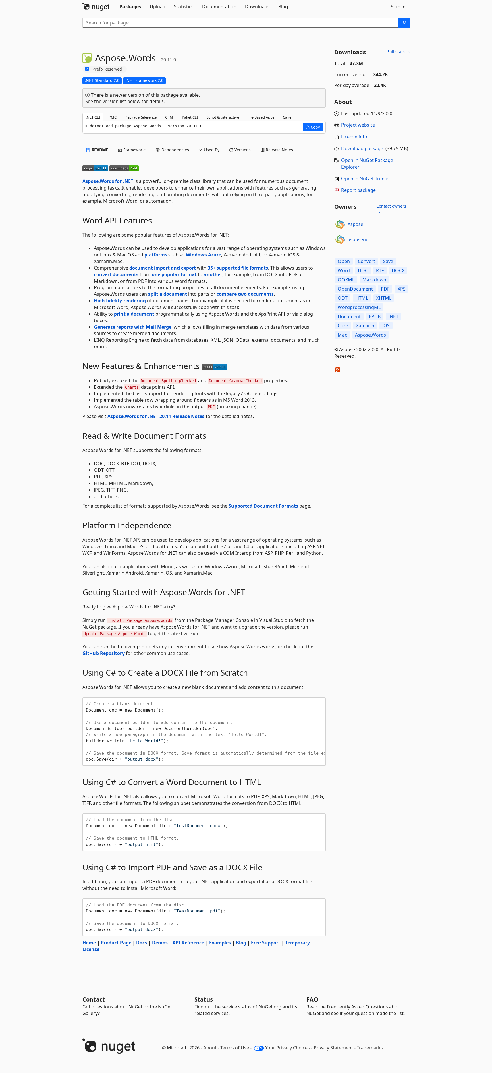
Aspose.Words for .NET (107, 181)
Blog (241, 942)
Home (89, 942)
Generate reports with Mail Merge (132, 327)
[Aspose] (340, 224)
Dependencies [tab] (174, 149)
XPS (402, 289)
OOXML (346, 280)
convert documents (116, 274)
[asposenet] (340, 240)
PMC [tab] (113, 117)
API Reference (188, 942)
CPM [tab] (169, 117)
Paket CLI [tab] (190, 117)
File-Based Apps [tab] (261, 117)
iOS (386, 325)
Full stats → (398, 51)
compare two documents (245, 294)
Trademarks (370, 1048)
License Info (354, 137)
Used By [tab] (211, 149)
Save (388, 261)
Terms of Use (234, 1048)
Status (203, 999)
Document (349, 316)
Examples (220, 942)
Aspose (355, 224)
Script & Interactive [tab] (223, 117)
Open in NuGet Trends (365, 178)
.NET (393, 316)
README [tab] (99, 149)
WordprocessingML (359, 307)
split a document (167, 294)
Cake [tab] (287, 117)
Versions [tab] (242, 149)
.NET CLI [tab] (93, 117)
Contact (93, 999)
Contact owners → (391, 208)
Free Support (265, 942)
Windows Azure (203, 255)
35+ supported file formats (238, 268)
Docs (141, 942)
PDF (385, 289)
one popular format (174, 274)
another (213, 274)
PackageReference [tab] (141, 117)
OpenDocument (355, 289)
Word (344, 270)
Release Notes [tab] (279, 149)
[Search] (404, 23)
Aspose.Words (370, 335)
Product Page (116, 942)
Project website (358, 125)
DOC (363, 270)
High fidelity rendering (120, 300)
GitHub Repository (103, 653)
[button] (313, 127)
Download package (362, 148)
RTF (380, 270)
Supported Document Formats (263, 506)
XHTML (383, 298)
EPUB (375, 316)
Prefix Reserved (107, 69)
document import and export (162, 268)
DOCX (398, 270)
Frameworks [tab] (134, 149)
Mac (342, 335)
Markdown (374, 280)
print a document (134, 314)
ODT (343, 298)
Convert (366, 261)
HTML (362, 298)
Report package (358, 190)
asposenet (359, 239)
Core (343, 325)
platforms (155, 255)
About (210, 1048)
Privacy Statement (333, 1048)
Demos (160, 942)
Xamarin (365, 325)
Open (344, 261)
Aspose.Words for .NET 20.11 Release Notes (155, 416)
